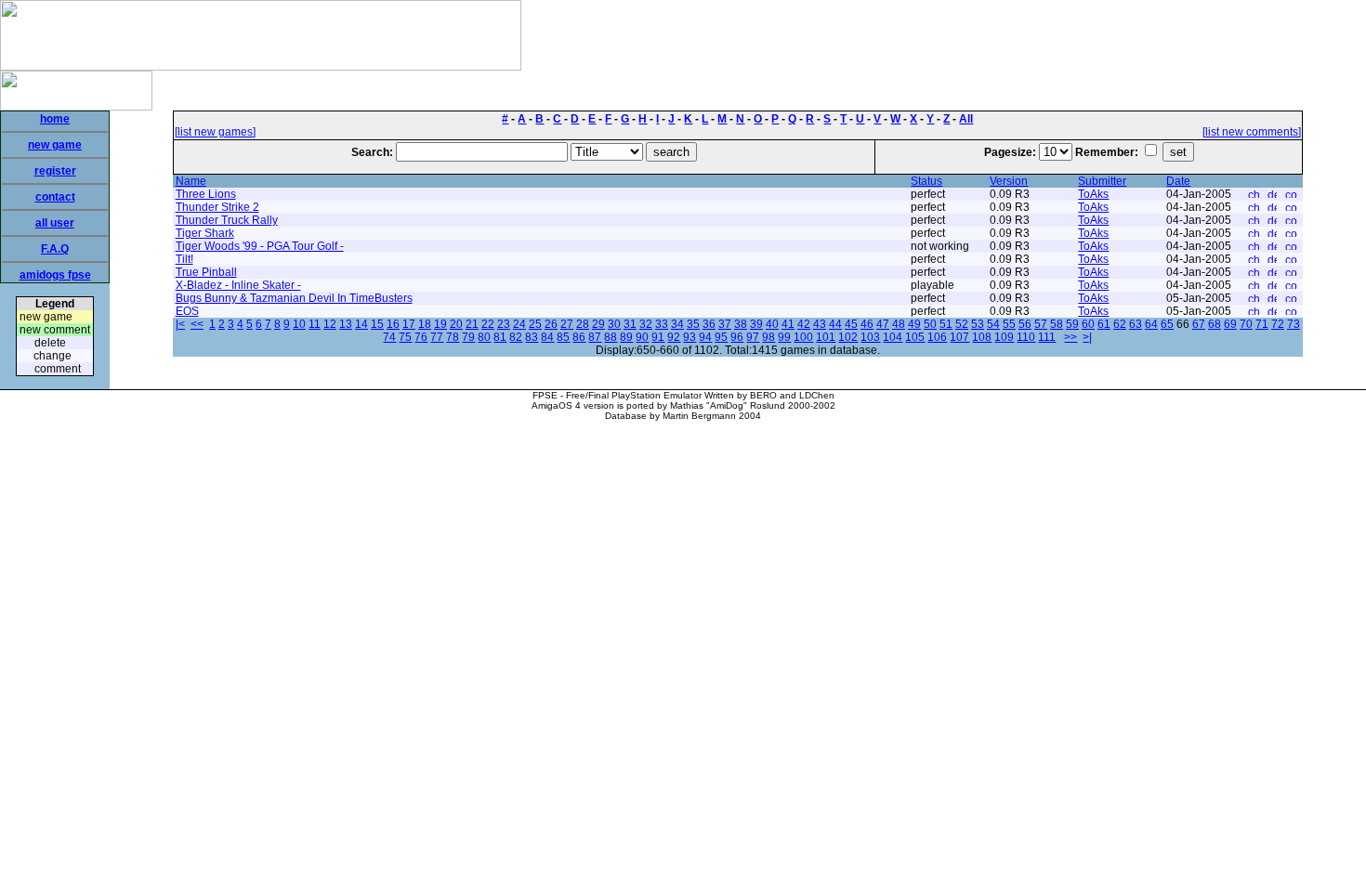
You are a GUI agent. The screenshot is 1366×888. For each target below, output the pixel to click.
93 (689, 337)
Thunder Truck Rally (227, 220)
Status (926, 181)
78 (452, 337)
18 (424, 324)
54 (993, 324)
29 (598, 324)
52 (961, 324)
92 (673, 337)
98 (768, 337)
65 (1167, 324)
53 (977, 324)
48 (898, 324)
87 (594, 337)
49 (914, 324)
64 (1151, 324)
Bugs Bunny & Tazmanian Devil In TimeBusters (294, 298)
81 (499, 337)
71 (1261, 324)
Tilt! (184, 259)
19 (440, 324)
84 (547, 337)
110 (1026, 337)
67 (1198, 324)
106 (937, 337)
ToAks (1093, 194)
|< (180, 324)
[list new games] (215, 131)
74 (389, 337)
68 (1214, 324)
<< (197, 324)
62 (1119, 324)
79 (468, 337)
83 (531, 337)
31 (630, 324)
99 (784, 337)
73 (1293, 324)
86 (578, 337)
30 (614, 324)
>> (1070, 337)
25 (535, 324)
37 (724, 324)
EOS (187, 311)
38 (740, 324)
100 (803, 337)
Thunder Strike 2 (217, 207)
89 (626, 337)
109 (1004, 337)
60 (1088, 324)
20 (456, 324)
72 (1277, 324)
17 (408, 324)
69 (1230, 324)
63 (1135, 324)
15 (377, 324)
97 (752, 337)
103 (870, 337)
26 (551, 324)
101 (825, 337)
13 (345, 324)
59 (1072, 324)
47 (882, 324)
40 (772, 324)
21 (472, 324)
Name (191, 181)
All (966, 118)
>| (1087, 337)
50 (930, 324)
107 (959, 337)
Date (1178, 181)
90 (642, 337)
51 (945, 324)
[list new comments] (1251, 131)
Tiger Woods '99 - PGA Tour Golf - (260, 246)
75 (405, 337)
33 (661, 324)
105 (915, 337)
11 (315, 324)
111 (1047, 337)
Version (1009, 181)
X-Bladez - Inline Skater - (238, 285)
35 (693, 324)
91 (657, 337)
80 (484, 337)
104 (892, 337)
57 (1040, 324)
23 (503, 324)
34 (677, 324)
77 (436, 337)
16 (393, 324)
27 (566, 324)
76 (420, 337)
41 (788, 324)
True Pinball (206, 272)
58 (1056, 324)
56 (1024, 324)
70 (1246, 324)
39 (756, 324)
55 (1009, 324)
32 (645, 324)
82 (515, 337)
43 (819, 324)
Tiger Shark (205, 233)
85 (563, 337)
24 (519, 324)
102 (848, 337)
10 (299, 324)
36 (709, 324)
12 (329, 324)
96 (736, 337)
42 (803, 324)
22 (487, 324)
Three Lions (206, 194)
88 (610, 337)
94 (705, 337)
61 (1103, 324)
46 (866, 324)
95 (721, 337)
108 (982, 337)
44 (835, 324)
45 (851, 324)
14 (361, 324)
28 (582, 324)
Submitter (1102, 181)
